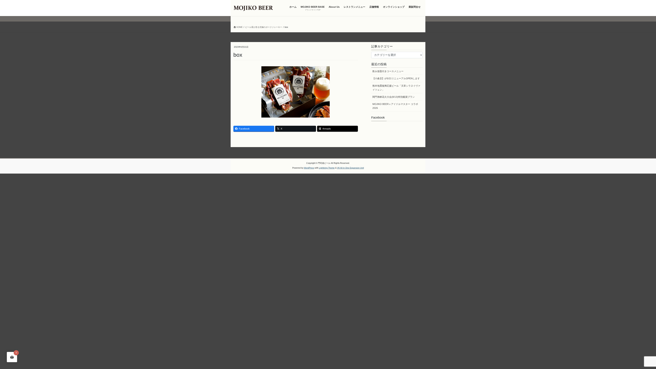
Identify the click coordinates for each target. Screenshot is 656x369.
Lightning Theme (327, 168)
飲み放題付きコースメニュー (388, 71)
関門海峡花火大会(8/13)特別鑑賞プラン (393, 96)
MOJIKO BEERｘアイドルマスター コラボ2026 (395, 106)
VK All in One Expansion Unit (350, 168)
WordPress (309, 168)
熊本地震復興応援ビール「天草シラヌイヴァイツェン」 (396, 87)
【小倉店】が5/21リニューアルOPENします (396, 78)
